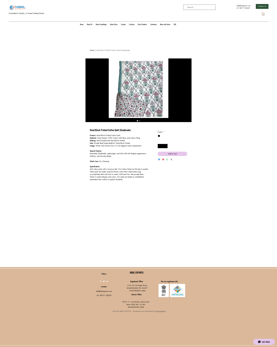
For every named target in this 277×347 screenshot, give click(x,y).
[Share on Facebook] (159, 159)
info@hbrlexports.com (243, 6)
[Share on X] (171, 159)
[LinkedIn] (244, 14)
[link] (263, 13)
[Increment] (165, 146)
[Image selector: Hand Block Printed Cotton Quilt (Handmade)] (137, 121)
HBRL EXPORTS (136, 272)
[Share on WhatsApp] (167, 159)
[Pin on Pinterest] (163, 159)
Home (92, 50)
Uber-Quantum (160, 311)
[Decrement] (159, 146)
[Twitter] (241, 14)
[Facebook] (237, 14)
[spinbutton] (162, 146)
